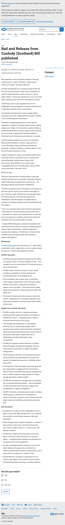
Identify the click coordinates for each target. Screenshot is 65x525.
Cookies (25, 508)
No (6, 480)
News (16, 34)
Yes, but (7, 485)
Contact (18, 508)
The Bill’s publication (8, 245)
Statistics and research (37, 34)
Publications (24, 34)
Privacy (55, 508)
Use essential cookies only (26, 21)
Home (2, 39)
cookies (10, 3)
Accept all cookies (8, 21)
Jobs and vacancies (45, 508)
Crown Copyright (33, 508)
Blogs (59, 34)
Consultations (51, 34)
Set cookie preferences (45, 22)
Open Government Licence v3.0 (30, 516)
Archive (12, 508)
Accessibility (4, 508)
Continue (5, 491)
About (3, 34)
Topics (10, 34)
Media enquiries (49, 76)
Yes (6, 475)
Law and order (8, 64)
